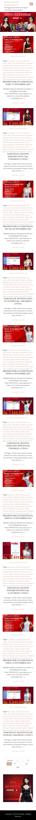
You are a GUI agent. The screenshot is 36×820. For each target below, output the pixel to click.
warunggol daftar (21, 77)
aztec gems (11, 61)
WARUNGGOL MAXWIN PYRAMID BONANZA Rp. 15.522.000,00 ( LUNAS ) (18, 590)
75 (15, 764)
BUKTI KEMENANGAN (18, 128)
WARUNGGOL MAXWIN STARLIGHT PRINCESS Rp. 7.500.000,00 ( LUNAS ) (18, 445)
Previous (10, 760)
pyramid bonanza (19, 72)
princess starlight (8, 72)
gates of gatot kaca (20, 65)
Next (18, 767)
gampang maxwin (8, 65)
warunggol (11, 77)
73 (28, 760)
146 (26, 764)
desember (22, 63)
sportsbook (10, 75)
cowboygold (15, 63)
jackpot (11, 68)
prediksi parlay (25, 70)
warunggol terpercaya (25, 79)
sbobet (27, 72)
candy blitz (18, 61)
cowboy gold (7, 63)
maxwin (22, 68)
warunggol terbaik (12, 79)
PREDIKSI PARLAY (18, 56)
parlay (12, 70)
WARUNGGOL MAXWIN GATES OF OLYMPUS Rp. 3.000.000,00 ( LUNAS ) (18, 301)
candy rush (26, 61)
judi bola (16, 68)
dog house (29, 63)
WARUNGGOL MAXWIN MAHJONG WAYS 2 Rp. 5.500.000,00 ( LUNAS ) (18, 156)
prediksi (17, 70)
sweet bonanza (19, 75)
